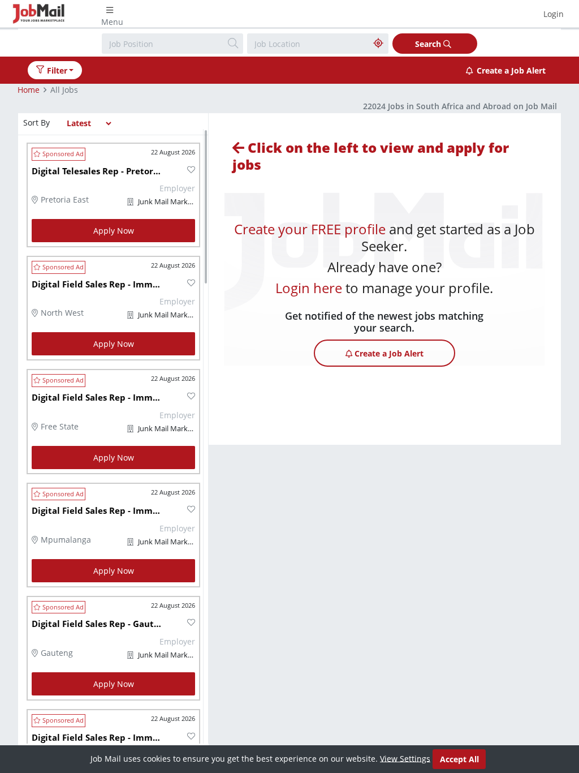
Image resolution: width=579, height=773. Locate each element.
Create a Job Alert (511, 70)
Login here (308, 287)
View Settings (405, 758)
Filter (57, 70)
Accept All (459, 759)
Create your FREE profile (310, 229)
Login (553, 13)
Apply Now (113, 230)
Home (29, 89)
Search (429, 43)
